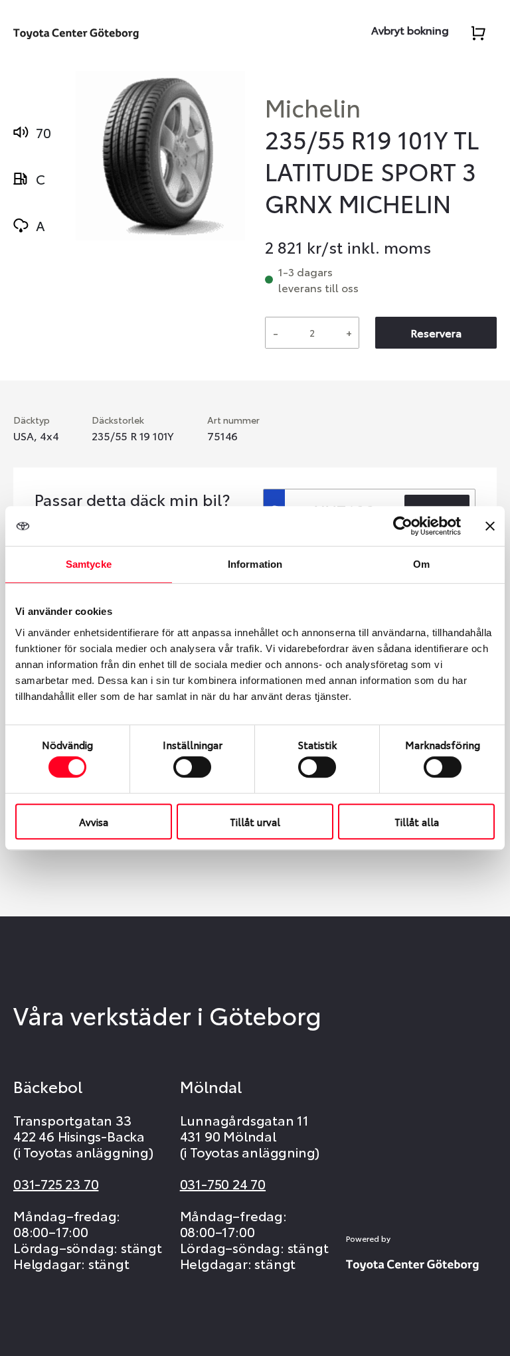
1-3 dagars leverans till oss (318, 279)
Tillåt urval (255, 821)
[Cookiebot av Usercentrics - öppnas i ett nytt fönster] (403, 526)
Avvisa (93, 821)
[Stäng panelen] (490, 526)
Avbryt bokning (410, 29)
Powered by (368, 1238)
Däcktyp (31, 419)
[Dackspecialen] (76, 31)
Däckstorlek (118, 419)
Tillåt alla (416, 821)
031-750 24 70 (223, 1183)
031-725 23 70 (55, 1183)
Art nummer (233, 419)
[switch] (192, 767)
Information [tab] (255, 564)
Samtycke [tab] (89, 564)
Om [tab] (421, 564)
